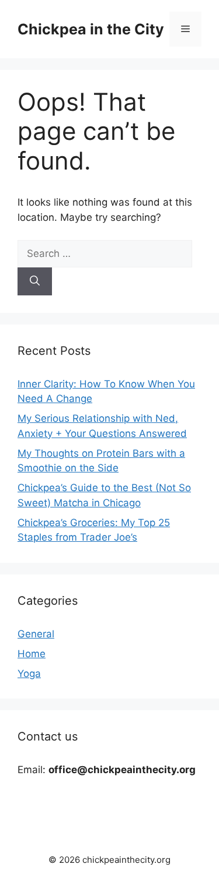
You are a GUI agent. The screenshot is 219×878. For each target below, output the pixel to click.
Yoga (29, 673)
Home (32, 654)
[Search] (35, 281)
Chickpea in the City (91, 29)
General (36, 634)
